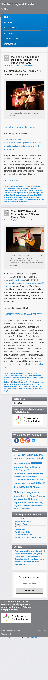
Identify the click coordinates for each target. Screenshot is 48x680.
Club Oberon (21, 190)
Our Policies (9, 33)
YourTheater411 (21, 564)
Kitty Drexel (27, 487)
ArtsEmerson (18, 463)
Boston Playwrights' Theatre (23, 470)
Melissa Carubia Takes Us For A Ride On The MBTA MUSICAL (25, 59)
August (27, 463)
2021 (28, 458)
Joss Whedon (21, 195)
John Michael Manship (17, 382)
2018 (20, 458)
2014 (30, 454)
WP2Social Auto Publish (15, 638)
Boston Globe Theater (23, 521)
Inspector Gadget (33, 193)
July (27, 195)
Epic (5, 193)
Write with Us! (10, 44)
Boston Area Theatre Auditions (26, 556)
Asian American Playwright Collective (29, 551)
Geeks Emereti (10, 28)
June (32, 195)
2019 (24, 458)
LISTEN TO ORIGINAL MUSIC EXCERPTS (23, 314)
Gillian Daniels (38, 479)
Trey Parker (14, 201)
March (22, 492)
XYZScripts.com (35, 638)
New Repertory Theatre (34, 496)
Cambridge (8, 190)
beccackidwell (28, 65)
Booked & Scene (21, 519)
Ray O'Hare (14, 386)
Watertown (39, 505)
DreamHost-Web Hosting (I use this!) (28, 559)
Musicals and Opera (17, 186)
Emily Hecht (38, 190)
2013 (25, 454)
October (32, 499)
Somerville (29, 502)
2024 (32, 458)
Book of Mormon (16, 375)
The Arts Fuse (20, 529)
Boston (12, 188)
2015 (36, 454)
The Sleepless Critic (22, 532)
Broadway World (21, 524)
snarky (20, 199)
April (40, 458)
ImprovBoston (22, 193)
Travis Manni (30, 506)
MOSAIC (19, 197)
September (19, 502)
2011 (32, 373)
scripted (7, 199)
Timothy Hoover (37, 389)
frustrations (12, 193)
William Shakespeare (22, 508)
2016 (41, 454)
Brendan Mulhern (22, 188)
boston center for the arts (27, 466)
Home (6, 17)
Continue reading (12, 180)
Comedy (30, 190)
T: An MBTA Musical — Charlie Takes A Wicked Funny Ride (25, 214)
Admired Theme (42, 630)
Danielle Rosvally (31, 476)
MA (35, 195)
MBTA (39, 195)
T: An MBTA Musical (31, 199)
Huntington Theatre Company (23, 483)
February (28, 479)
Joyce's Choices (21, 527)
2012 (32, 186)
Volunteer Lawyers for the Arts (26, 561)
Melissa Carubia (9, 197)
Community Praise (12, 39)
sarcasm (35, 197)
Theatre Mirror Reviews (23, 534)
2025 (36, 458)
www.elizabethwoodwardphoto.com (19, 127)
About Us (8, 22)
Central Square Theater (35, 473)
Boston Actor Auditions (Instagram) (28, 553)
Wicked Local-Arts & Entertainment (28, 537)
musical (25, 197)
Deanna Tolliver (37, 377)
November (22, 499)
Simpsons (13, 199)
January (37, 482)
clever (14, 190)
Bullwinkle (32, 188)
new (30, 197)
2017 (16, 458)
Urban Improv (23, 201)
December (18, 479)
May (29, 492)
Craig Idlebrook (19, 476)
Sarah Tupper (24, 386)
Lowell (37, 487)
